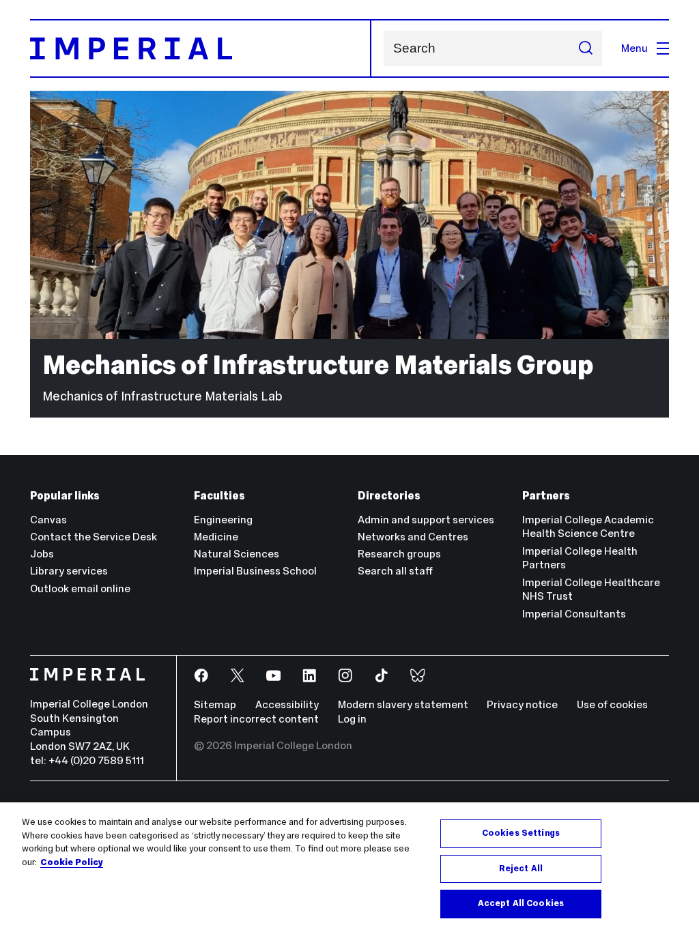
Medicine (216, 536)
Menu (634, 48)
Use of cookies (612, 704)
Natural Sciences (236, 553)
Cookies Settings (521, 833)
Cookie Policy (71, 862)
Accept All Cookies (521, 903)
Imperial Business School (255, 570)
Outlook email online (80, 588)
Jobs (42, 553)
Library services (69, 570)
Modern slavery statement (403, 704)
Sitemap (215, 704)
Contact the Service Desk (93, 536)
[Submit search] (585, 48)
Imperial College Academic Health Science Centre (588, 526)
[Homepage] (200, 48)
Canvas (48, 519)
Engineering (223, 519)
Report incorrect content (256, 718)
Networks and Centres (413, 536)
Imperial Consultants (574, 613)
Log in (352, 718)
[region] (349, 867)
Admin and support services (426, 519)
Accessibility (287, 704)
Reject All (521, 868)
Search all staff (395, 570)
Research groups (399, 553)
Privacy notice (522, 704)
